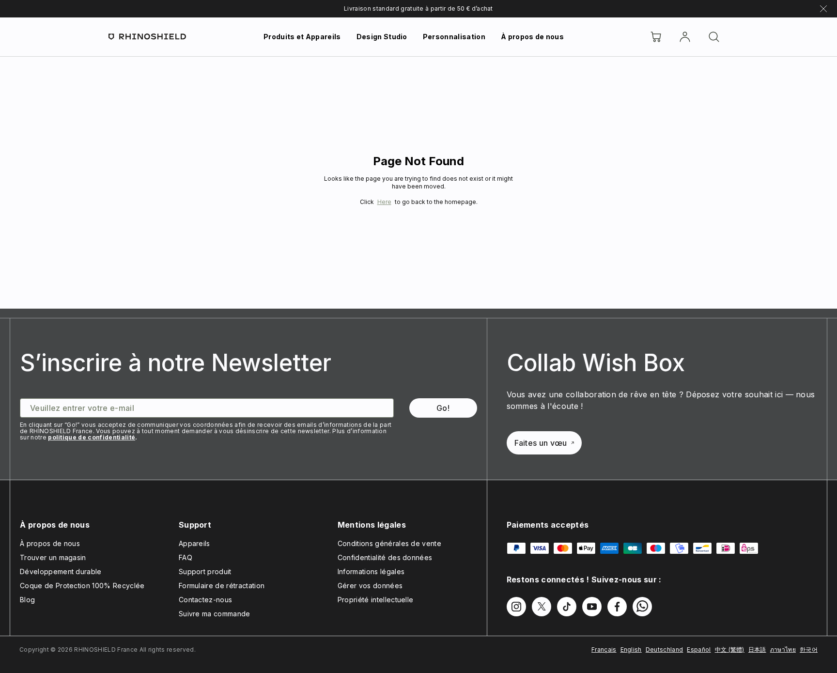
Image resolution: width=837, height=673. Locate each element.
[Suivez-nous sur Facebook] (617, 606)
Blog (27, 599)
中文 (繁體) (729, 649)
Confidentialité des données (385, 557)
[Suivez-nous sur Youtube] (592, 606)
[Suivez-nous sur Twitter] (541, 606)
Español (699, 649)
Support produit (205, 571)
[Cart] (655, 36)
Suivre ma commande (214, 614)
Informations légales (371, 571)
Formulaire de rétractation (221, 585)
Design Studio (381, 36)
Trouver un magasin (53, 557)
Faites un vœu (540, 443)
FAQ (185, 557)
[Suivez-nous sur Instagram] (516, 606)
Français (604, 649)
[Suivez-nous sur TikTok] (566, 606)
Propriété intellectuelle (376, 599)
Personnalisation (454, 36)
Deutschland (664, 649)
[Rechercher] (713, 36)
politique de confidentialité (91, 437)
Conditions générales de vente (389, 543)
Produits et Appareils (302, 36)
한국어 (809, 649)
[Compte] (684, 36)
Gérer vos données (370, 585)
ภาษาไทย (783, 649)
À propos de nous (532, 36)
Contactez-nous (205, 599)
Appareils (194, 543)
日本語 (757, 649)
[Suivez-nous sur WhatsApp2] (642, 606)
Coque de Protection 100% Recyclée (82, 585)
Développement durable (61, 571)
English (631, 649)
